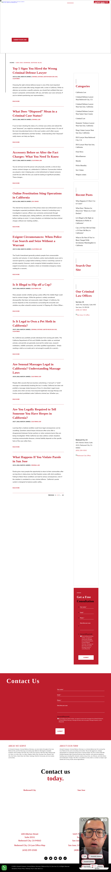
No (53, 440)
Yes (58, 440)
